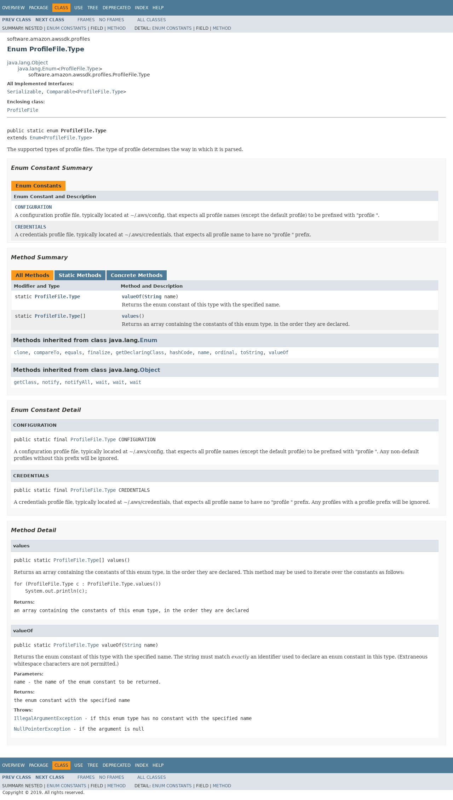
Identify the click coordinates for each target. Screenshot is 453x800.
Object (150, 370)
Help (158, 7)
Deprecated (117, 7)
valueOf (132, 296)
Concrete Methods (136, 275)
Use (78, 7)
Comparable (61, 91)
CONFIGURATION (33, 207)
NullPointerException (42, 729)
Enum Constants (66, 28)
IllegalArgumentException (48, 718)
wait (101, 382)
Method (116, 28)
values (130, 316)
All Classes (151, 19)
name (203, 352)
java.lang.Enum (37, 68)
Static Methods (80, 275)
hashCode (181, 352)
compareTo (46, 352)
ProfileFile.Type (79, 68)
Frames (86, 19)
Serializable (24, 91)
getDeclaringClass (140, 352)
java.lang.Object (27, 62)
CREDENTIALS (30, 227)
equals (73, 352)
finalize (98, 352)
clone (21, 352)
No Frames (111, 19)
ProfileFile (22, 110)
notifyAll (77, 382)
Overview (13, 7)
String (152, 296)
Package (38, 7)
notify (50, 382)
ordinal (225, 352)
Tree (92, 7)
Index (141, 7)
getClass (25, 382)
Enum (35, 137)
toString (251, 352)
